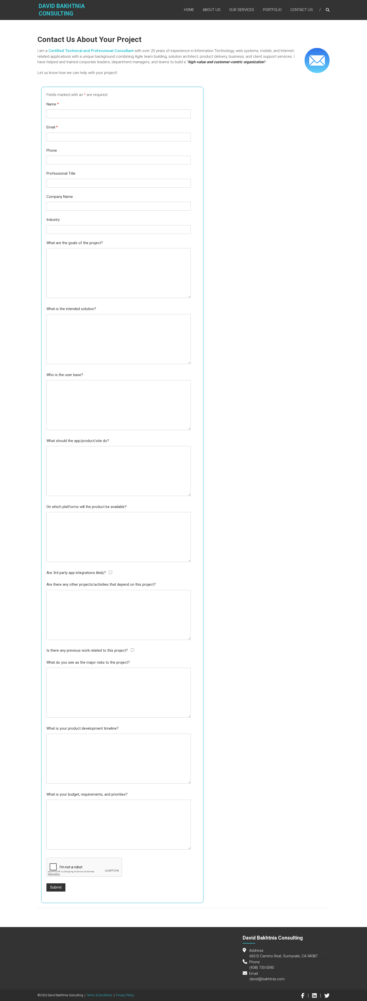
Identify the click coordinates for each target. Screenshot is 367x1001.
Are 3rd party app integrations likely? (76, 572)
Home (189, 9)
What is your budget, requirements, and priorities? (87, 794)
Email (52, 127)
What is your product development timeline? (82, 728)
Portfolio (272, 9)
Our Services (241, 9)
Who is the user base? (64, 375)
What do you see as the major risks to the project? (88, 662)
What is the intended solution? (71, 309)
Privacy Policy (125, 995)
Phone (51, 150)
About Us (211, 9)
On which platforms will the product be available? (86, 506)
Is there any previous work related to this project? (87, 650)
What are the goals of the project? (74, 243)
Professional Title (60, 173)
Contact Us (301, 9)
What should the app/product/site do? (77, 441)
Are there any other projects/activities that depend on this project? (101, 584)
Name (52, 104)
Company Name (59, 196)
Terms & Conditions (99, 995)
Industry (53, 219)
